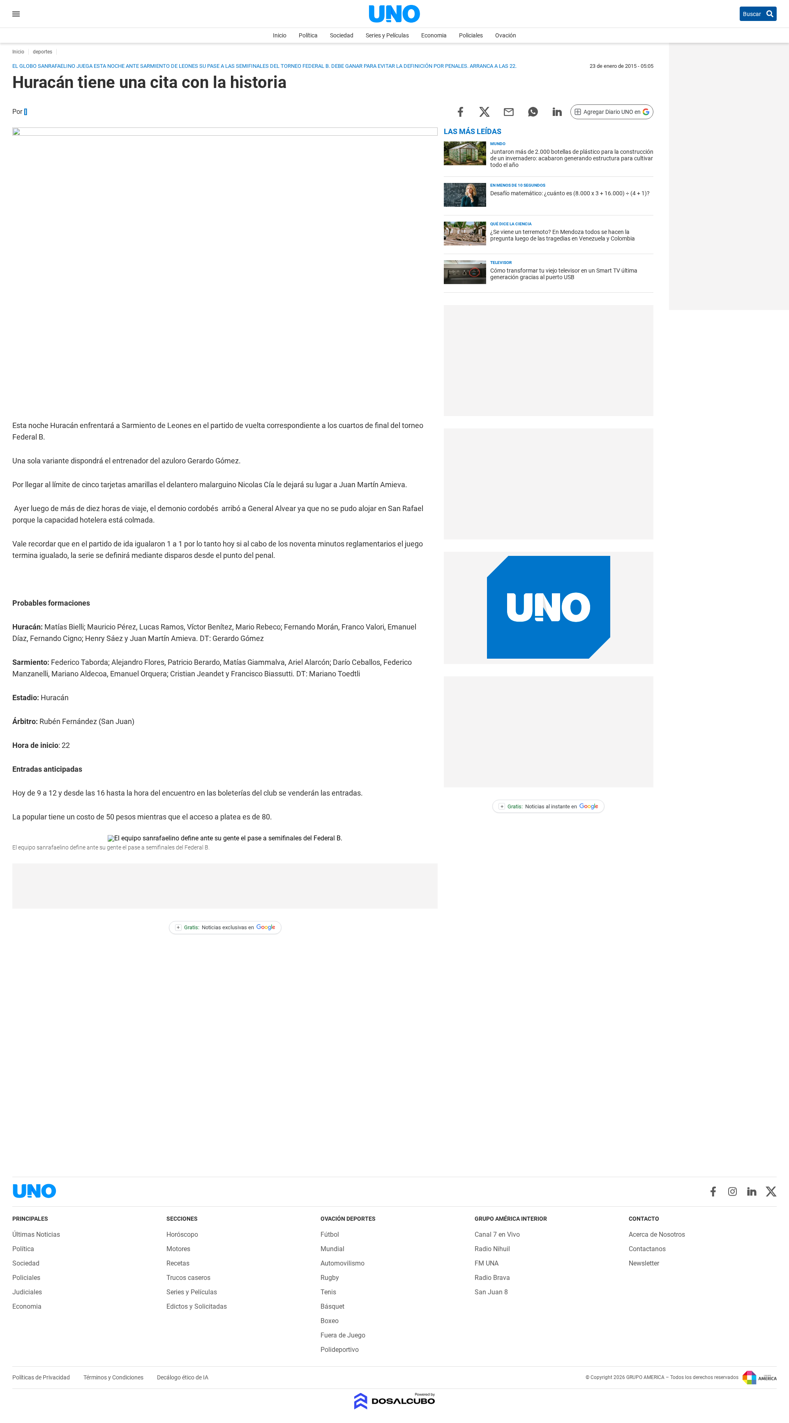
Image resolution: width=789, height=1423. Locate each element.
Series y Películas (387, 35)
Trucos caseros (188, 1278)
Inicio (279, 35)
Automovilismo (343, 1263)
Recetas (177, 1263)
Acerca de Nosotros (657, 1234)
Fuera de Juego (343, 1335)
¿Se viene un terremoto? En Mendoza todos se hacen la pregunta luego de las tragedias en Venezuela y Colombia (562, 235)
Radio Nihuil (492, 1249)
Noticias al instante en (539, 806)
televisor (501, 262)
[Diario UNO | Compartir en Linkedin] (557, 111)
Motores (178, 1249)
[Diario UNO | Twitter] (771, 1191)
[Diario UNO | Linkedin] (751, 1191)
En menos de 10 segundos (517, 185)
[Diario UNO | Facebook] (713, 1191)
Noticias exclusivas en (215, 927)
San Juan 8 (491, 1292)
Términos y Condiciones (114, 1377)
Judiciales (27, 1292)
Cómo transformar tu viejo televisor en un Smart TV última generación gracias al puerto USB (563, 273)
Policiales (471, 35)
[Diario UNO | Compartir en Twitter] (484, 111)
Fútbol (330, 1234)
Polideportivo (340, 1350)
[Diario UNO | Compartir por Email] (509, 111)
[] (25, 112)
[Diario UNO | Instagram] (732, 1191)
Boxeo (330, 1321)
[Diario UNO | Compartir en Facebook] (460, 111)
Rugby (330, 1278)
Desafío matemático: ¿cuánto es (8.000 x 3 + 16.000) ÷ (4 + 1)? (570, 193)
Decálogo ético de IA (182, 1377)
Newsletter (644, 1263)
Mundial (332, 1249)
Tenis (328, 1292)
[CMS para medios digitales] (394, 1402)
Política (308, 35)
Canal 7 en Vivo (497, 1234)
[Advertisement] (225, 886)
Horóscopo (182, 1234)
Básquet (332, 1306)
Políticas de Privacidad (41, 1377)
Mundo (497, 143)
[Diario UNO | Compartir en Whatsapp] (533, 111)
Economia (434, 35)
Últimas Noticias (36, 1234)
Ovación (505, 35)
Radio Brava (492, 1278)
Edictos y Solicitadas (196, 1306)
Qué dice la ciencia (511, 224)
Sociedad (341, 35)
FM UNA (486, 1263)
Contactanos (647, 1249)
